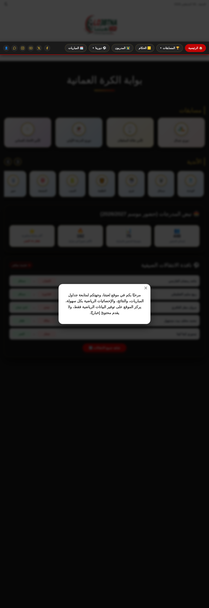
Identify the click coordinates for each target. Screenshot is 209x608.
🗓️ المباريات (75, 48)
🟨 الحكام (145, 48)
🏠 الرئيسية (195, 48)
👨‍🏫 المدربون (122, 48)
